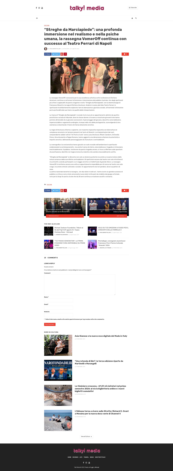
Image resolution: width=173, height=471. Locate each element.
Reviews (75, 457)
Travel (86, 457)
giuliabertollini (55, 48)
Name (46, 297)
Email (46, 304)
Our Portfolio (100, 457)
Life (81, 457)
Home (69, 457)
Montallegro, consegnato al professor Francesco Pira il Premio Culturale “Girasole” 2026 (111, 243)
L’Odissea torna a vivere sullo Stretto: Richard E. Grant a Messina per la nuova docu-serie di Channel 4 (102, 412)
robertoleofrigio (62, 234)
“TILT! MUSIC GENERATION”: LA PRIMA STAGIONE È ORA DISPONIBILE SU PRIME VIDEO (70, 243)
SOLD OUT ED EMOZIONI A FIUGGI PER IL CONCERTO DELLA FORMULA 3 (113, 229)
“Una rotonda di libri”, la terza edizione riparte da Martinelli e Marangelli (99, 362)
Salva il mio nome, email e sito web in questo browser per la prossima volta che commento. (75, 319)
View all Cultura (85, 436)
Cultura (46, 25)
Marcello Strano (105, 247)
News (92, 457)
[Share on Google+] (61, 54)
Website (46, 311)
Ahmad (97, 467)
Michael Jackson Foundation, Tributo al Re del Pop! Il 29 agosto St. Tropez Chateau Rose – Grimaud (69, 230)
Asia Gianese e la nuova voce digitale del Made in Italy (101, 336)
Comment (47, 273)
